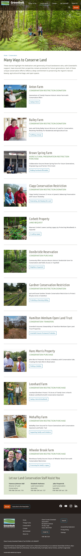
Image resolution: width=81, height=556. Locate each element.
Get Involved (26, 531)
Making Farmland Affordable (39, 170)
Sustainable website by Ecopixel (12, 552)
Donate (76, 7)
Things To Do (27, 523)
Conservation (13, 55)
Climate (25, 528)
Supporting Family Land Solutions (40, 432)
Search (64, 520)
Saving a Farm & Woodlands (38, 399)
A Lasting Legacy (35, 234)
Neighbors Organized (36, 267)
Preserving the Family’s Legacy (39, 465)
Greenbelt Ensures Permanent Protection (42, 333)
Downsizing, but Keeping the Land (40, 201)
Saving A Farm (34, 102)
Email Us (45, 532)
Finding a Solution (35, 366)
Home (5, 55)
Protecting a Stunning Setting (39, 300)
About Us (25, 534)
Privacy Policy (65, 530)
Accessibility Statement (68, 527)
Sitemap (63, 532)
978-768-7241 (46, 537)
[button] (33, 3)
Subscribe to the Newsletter (20, 507)
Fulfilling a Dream (35, 135)
